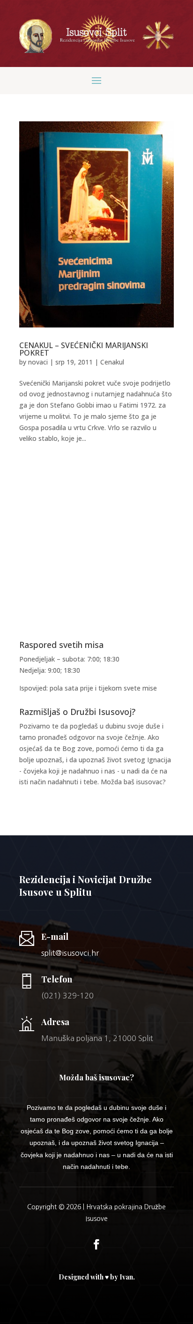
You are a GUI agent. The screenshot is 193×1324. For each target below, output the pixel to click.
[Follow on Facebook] (96, 1244)
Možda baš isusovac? (133, 781)
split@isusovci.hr (70, 953)
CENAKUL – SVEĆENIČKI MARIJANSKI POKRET (83, 349)
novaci (38, 361)
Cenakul (112, 361)
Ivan (126, 1276)
